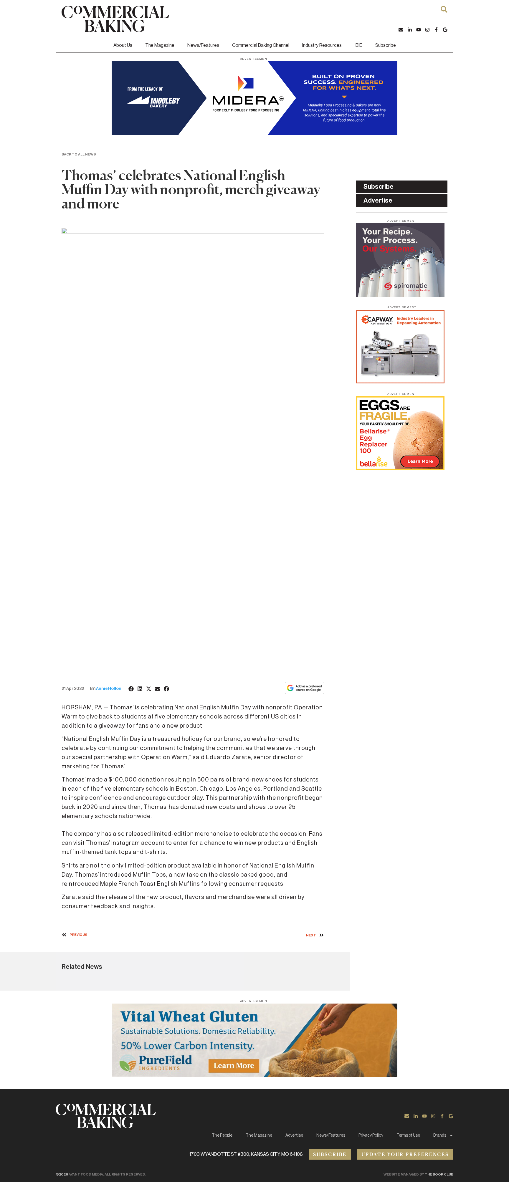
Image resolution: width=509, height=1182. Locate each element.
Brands (439, 1135)
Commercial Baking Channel (260, 45)
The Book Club (439, 1174)
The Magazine (159, 45)
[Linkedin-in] (409, 29)
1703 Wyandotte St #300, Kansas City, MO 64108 (246, 1154)
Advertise (294, 1135)
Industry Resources (322, 45)
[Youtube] (418, 29)
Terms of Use (408, 1135)
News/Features (203, 45)
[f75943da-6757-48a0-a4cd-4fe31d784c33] (254, 1075)
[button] (131, 688)
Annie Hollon (108, 689)
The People (222, 1135)
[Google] (445, 29)
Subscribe (385, 45)
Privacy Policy (370, 1135)
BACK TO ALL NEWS (79, 154)
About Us (122, 45)
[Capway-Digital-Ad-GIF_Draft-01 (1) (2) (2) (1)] (400, 382)
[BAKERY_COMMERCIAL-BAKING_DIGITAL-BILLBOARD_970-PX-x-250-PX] (254, 133)
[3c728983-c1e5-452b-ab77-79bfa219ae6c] (400, 295)
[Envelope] (401, 29)
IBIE (358, 45)
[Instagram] (427, 29)
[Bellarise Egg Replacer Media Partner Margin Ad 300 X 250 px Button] (400, 468)
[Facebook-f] (436, 29)
